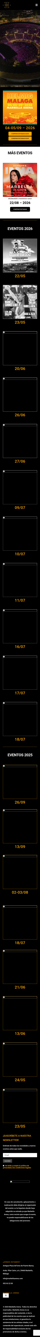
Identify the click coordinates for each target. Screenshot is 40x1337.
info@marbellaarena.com (13, 1278)
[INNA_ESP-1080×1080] (20, 164)
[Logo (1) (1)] (7, 2)
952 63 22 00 (8, 1283)
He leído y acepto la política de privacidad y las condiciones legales (17, 1167)
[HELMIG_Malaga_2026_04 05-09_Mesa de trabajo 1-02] (20, 91)
